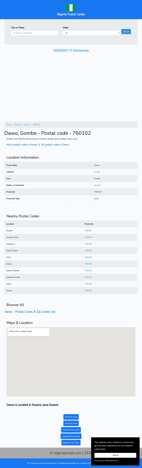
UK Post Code (71, 417)
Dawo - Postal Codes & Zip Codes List (29, 312)
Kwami (27, 124)
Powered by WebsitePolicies (106, 461)
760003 (88, 230)
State (65, 27)
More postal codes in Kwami (22, 144)
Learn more (99, 449)
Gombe (18, 124)
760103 (88, 243)
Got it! (115, 455)
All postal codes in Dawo (55, 144)
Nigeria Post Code (71, 442)
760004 (88, 237)
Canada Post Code (71, 429)
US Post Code (71, 423)
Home (9, 124)
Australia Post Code (71, 436)
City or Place (17, 27)
